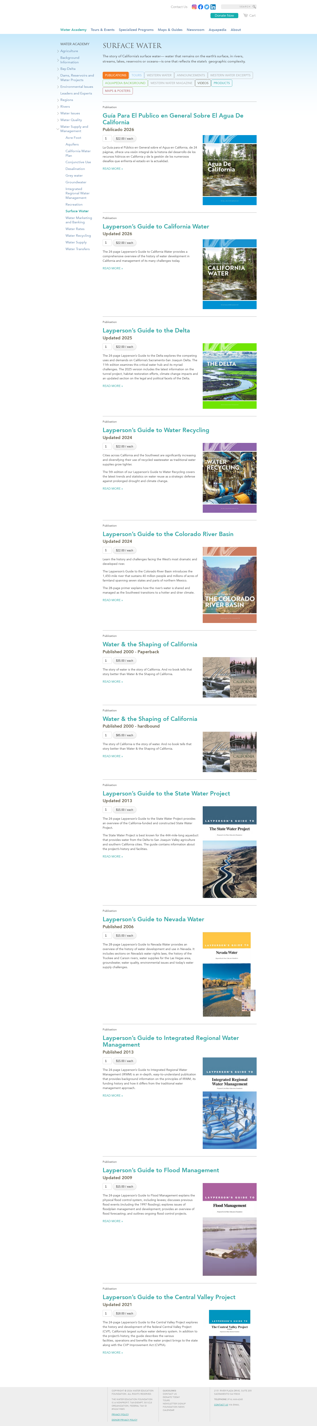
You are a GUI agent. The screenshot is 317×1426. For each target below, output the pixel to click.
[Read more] (213, 7)
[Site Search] (254, 6)
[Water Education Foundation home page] (95, 13)
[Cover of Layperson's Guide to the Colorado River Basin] (230, 585)
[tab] (116, 75)
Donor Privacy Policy (124, 1420)
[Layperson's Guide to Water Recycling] (230, 478)
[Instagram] (194, 7)
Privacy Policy (120, 1414)
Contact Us (221, 1405)
